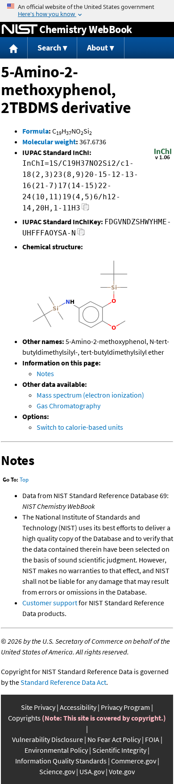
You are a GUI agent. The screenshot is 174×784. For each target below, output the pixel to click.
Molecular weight (49, 141)
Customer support (49, 602)
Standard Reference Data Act (63, 682)
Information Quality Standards (61, 760)
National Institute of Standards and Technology (19, 29)
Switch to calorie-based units (80, 427)
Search (49, 47)
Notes (45, 373)
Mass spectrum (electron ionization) (90, 394)
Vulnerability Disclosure (47, 739)
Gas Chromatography (68, 405)
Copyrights (24, 717)
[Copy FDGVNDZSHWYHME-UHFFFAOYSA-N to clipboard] (81, 234)
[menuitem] (14, 48)
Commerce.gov (133, 760)
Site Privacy (38, 707)
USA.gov (91, 771)
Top (24, 479)
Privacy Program (125, 707)
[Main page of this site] (14, 48)
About (97, 47)
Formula (35, 130)
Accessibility (78, 707)
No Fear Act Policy (114, 739)
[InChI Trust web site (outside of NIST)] (163, 158)
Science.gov (57, 771)
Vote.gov (122, 771)
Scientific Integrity (119, 750)
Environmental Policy (56, 750)
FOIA (152, 739)
